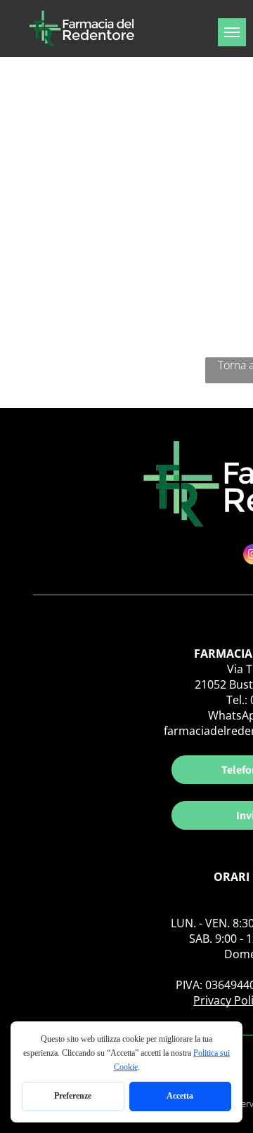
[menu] (232, 32)
